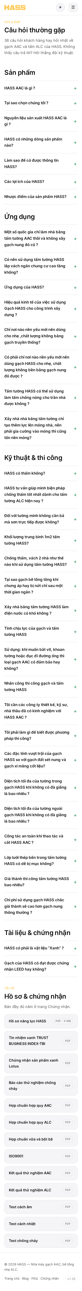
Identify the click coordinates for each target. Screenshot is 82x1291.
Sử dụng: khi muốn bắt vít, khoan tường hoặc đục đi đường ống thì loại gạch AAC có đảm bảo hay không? (34, 659)
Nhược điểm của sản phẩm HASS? (35, 196)
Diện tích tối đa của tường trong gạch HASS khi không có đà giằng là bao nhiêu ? (35, 787)
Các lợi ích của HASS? (24, 181)
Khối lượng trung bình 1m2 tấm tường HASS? (32, 540)
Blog (25, 1278)
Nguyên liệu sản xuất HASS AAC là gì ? (35, 121)
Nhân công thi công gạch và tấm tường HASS (34, 686)
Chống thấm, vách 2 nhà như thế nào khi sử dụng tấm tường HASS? (35, 561)
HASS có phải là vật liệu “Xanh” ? (34, 948)
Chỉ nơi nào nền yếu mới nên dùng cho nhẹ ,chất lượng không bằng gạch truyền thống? (35, 335)
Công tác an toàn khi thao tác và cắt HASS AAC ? (33, 839)
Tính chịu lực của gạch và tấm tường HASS (31, 631)
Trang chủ (11, 1278)
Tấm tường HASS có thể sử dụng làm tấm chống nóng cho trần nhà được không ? (35, 397)
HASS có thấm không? (24, 473)
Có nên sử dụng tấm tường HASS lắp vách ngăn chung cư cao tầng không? (34, 265)
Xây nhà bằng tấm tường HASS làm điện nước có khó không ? (36, 610)
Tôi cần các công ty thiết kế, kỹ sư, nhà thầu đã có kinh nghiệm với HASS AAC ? (36, 711)
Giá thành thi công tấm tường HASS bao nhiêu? (36, 881)
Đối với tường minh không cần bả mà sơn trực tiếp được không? (34, 518)
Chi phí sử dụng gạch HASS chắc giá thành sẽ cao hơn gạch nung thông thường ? (34, 906)
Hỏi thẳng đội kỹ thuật (53, 52)
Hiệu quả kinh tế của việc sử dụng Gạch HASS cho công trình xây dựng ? (35, 308)
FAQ (34, 1278)
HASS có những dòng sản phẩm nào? (33, 142)
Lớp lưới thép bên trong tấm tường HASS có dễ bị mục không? (35, 860)
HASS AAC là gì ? (19, 88)
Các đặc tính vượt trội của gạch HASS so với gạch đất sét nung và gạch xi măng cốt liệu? (35, 759)
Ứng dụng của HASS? (24, 287)
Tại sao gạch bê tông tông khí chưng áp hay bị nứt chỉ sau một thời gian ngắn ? (33, 585)
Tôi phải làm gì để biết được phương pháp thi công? (36, 735)
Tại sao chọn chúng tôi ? (26, 103)
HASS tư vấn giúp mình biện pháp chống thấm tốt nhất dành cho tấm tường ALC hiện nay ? (35, 494)
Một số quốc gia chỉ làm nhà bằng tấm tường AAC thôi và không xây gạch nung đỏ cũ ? (34, 238)
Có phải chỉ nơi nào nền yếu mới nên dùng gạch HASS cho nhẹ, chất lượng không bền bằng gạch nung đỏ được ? (36, 366)
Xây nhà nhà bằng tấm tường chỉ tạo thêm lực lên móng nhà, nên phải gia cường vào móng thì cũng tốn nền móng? (35, 428)
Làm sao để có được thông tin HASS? (31, 163)
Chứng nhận (59, 1006)
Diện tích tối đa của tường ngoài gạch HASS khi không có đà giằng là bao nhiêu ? (35, 814)
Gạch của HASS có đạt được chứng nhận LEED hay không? (36, 966)
